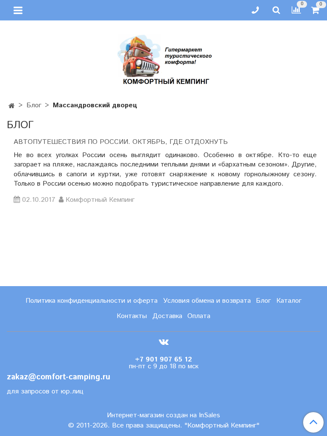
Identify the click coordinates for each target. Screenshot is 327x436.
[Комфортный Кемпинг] (163, 57)
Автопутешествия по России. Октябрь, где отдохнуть (121, 142)
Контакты (132, 316)
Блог (33, 105)
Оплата (198, 316)
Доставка (167, 316)
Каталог (288, 301)
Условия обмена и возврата (207, 301)
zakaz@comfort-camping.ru (58, 377)
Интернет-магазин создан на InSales (163, 415)
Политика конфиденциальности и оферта (92, 301)
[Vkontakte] (164, 341)
